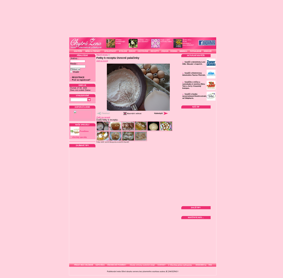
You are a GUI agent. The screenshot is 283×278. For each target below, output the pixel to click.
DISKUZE (208, 51)
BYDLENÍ (123, 51)
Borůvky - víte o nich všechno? (143, 40)
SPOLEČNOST (110, 51)
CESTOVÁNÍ (143, 51)
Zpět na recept (102, 61)
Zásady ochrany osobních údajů (142, 265)
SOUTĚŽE (78, 51)
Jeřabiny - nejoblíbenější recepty (120, 41)
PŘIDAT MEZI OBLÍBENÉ (83, 265)
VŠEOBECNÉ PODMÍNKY (116, 265)
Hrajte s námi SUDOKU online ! (166, 41)
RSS (210, 265)
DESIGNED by (200, 265)
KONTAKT (162, 265)
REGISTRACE (78, 77)
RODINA (173, 51)
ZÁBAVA (164, 51)
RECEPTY (155, 51)
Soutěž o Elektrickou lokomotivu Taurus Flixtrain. (193, 74)
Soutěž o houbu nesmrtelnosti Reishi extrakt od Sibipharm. (194, 96)
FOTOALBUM (195, 51)
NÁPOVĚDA (100, 265)
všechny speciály (79, 137)
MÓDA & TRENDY (92, 51)
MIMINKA (183, 51)
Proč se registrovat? (81, 80)
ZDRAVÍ (132, 51)
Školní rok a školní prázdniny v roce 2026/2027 (188, 42)
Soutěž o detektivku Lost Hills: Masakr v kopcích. (193, 63)
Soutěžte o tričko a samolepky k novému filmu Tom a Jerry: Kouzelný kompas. (193, 85)
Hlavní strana (102, 55)
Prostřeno (84, 131)
